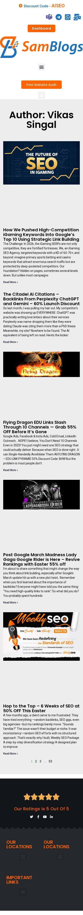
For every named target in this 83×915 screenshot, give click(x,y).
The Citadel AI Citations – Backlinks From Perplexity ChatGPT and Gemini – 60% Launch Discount (41, 299)
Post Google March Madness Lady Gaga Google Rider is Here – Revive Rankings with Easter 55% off (41, 559)
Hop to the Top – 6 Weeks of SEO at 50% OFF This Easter (41, 708)
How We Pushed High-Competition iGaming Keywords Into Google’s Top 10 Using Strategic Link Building (41, 234)
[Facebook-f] (38, 816)
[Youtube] (44, 816)
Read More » (10, 282)
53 (50, 761)
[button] (41, 67)
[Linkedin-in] (51, 816)
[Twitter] (31, 816)
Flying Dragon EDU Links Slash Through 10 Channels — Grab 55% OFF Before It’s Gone (39, 427)
